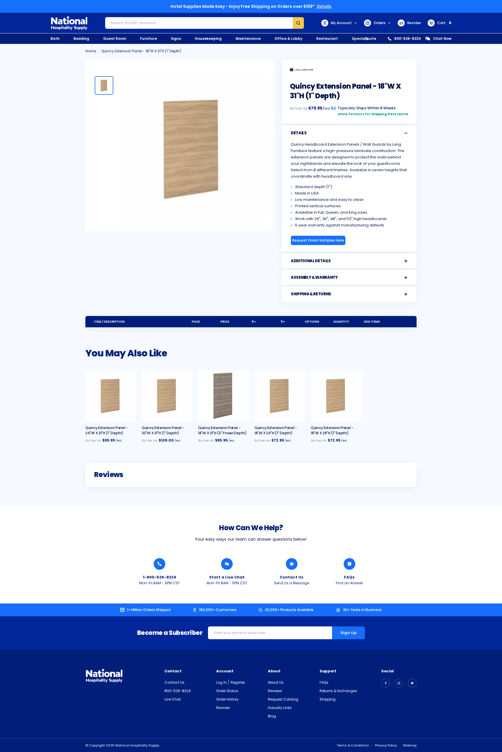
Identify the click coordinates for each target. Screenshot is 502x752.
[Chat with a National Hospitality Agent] (227, 564)
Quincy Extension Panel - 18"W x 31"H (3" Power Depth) (222, 430)
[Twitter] (412, 683)
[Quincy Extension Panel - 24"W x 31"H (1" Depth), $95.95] (110, 395)
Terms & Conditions (353, 745)
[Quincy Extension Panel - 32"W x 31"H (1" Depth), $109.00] (167, 395)
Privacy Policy (386, 745)
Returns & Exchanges (338, 690)
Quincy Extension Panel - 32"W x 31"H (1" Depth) (163, 430)
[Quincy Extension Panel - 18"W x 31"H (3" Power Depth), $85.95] (223, 395)
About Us (276, 682)
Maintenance (248, 38)
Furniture (148, 38)
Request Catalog (283, 699)
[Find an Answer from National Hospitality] (349, 564)
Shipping (328, 699)
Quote (370, 38)
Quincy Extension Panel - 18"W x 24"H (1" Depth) (275, 430)
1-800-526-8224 (159, 577)
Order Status (227, 690)
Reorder (414, 22)
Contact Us (292, 577)
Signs (176, 38)
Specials (360, 38)
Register (238, 682)
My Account (341, 22)
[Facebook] (385, 683)
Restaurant (327, 38)
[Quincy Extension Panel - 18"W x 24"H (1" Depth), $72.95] (279, 395)
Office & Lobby (288, 38)
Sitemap (410, 745)
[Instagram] (399, 683)
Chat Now (442, 38)
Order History (227, 699)
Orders (380, 22)
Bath (55, 38)
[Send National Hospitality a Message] (291, 564)
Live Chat (172, 699)
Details (324, 6)
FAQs (349, 577)
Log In (221, 682)
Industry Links (280, 707)
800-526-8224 (407, 38)
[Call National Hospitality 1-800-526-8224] (159, 564)
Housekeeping (208, 38)
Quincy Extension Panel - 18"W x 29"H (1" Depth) (332, 430)
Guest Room (114, 38)
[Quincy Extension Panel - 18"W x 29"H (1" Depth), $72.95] (336, 395)
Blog (272, 716)
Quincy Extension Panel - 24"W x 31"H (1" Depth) (106, 430)
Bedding (81, 38)
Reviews (275, 690)
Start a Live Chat (227, 577)
